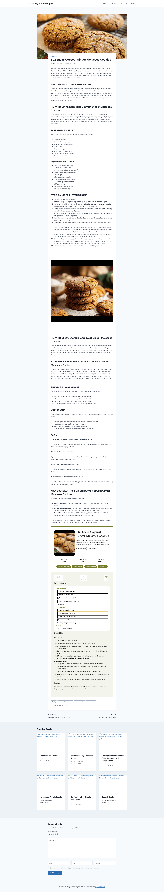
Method (83, 580)
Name (51, 863)
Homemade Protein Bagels (51, 797)
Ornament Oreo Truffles (49, 756)
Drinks (126, 3)
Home (105, 3)
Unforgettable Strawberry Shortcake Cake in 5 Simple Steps (113, 758)
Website (98, 863)
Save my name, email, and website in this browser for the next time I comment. (74, 868)
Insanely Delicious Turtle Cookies (59, 716)
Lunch (132, 3)
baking (54, 702)
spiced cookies (90, 702)
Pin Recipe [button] (92, 548)
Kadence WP (101, 887)
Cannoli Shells (108, 797)
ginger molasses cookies (65, 702)
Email (74, 863)
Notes (106, 580)
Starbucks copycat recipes (59, 705)
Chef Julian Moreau (58, 63)
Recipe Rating (52, 831)
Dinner (120, 3)
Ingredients (59, 580)
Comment (53, 840)
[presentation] (51, 742)
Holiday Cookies (79, 702)
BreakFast (112, 3)
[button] (107, 589)
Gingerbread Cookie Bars (107, 716)
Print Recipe (82, 548)
